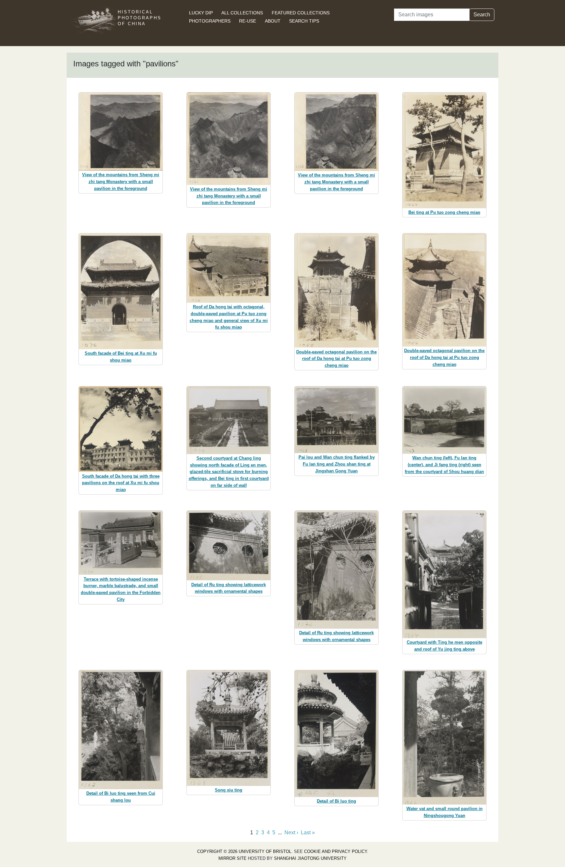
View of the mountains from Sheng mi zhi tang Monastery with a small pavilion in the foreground (120, 181)
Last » (308, 832)
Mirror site (232, 858)
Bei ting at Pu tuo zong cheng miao (444, 212)
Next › (291, 832)
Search (481, 14)
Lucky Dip (201, 12)
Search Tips (304, 21)
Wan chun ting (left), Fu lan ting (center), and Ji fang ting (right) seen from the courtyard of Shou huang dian (444, 464)
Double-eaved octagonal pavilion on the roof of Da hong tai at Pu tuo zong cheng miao (336, 358)
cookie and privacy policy (335, 851)
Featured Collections (301, 12)
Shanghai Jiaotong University (310, 858)
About (273, 21)
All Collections (242, 12)
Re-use (247, 21)
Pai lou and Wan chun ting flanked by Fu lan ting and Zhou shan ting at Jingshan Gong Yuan (337, 464)
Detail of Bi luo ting (336, 801)
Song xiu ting (228, 790)
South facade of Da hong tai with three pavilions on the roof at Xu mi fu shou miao (121, 483)
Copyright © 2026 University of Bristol (244, 851)
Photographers (210, 21)
